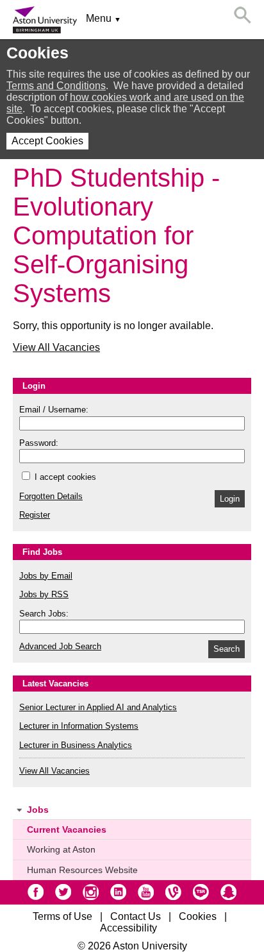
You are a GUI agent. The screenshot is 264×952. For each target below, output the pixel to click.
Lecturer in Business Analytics (75, 745)
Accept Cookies (47, 140)
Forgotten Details (51, 496)
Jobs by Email (45, 576)
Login (230, 499)
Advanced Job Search (60, 646)
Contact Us (135, 916)
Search (226, 649)
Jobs (38, 809)
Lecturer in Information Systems (78, 726)
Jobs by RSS (44, 594)
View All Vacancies (56, 347)
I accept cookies (64, 477)
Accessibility (128, 927)
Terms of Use (62, 916)
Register (34, 515)
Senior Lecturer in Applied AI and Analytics (98, 707)
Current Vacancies (66, 829)
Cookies (198, 916)
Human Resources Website (82, 870)
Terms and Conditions (56, 85)
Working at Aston (61, 849)
